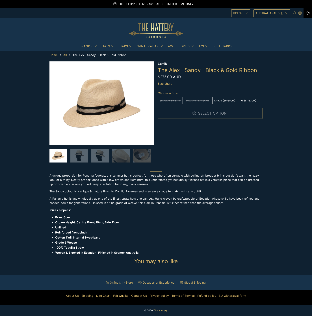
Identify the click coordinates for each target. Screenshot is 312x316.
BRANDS (86, 46)
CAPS (124, 46)
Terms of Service (183, 295)
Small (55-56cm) (170, 100)
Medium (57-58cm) (197, 100)
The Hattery (160, 310)
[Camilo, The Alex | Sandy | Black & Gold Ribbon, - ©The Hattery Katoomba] (101, 103)
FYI (201, 46)
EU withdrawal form (232, 295)
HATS (106, 46)
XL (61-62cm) (248, 100)
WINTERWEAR (148, 46)
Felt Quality (121, 295)
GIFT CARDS (222, 46)
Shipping (87, 295)
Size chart (165, 83)
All (65, 55)
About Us (72, 295)
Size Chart (103, 295)
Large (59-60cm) (224, 100)
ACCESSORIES (179, 46)
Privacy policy (159, 295)
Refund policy (206, 295)
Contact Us (139, 295)
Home (53, 55)
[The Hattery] (156, 31)
